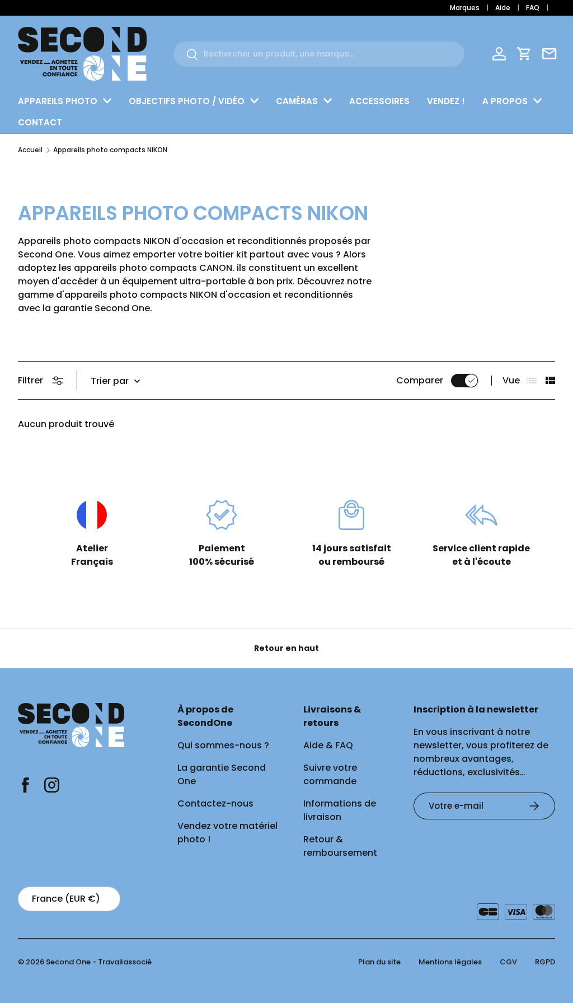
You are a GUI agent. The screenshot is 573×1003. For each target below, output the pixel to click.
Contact (40, 122)
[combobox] (318, 54)
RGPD (545, 962)
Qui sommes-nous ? (223, 745)
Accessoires (379, 101)
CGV (508, 962)
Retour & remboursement (340, 846)
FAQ (532, 7)
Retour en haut (286, 648)
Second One (68, 962)
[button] (524, 54)
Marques (465, 7)
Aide (502, 7)
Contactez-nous (215, 803)
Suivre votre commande (330, 774)
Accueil (30, 150)
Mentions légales (450, 962)
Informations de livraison (339, 810)
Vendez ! (446, 101)
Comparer (419, 380)
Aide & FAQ (328, 745)
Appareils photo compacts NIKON (110, 150)
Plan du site (379, 962)
